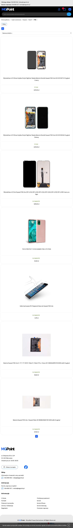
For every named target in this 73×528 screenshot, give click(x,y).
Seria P (30, 20)
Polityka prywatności (43, 498)
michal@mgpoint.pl (25, 4)
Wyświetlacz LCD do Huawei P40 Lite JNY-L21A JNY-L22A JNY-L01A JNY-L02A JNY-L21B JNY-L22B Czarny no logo (36, 193)
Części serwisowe (16, 20)
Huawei (25, 20)
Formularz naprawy (42, 508)
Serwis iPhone (41, 503)
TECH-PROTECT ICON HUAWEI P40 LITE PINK (36, 249)
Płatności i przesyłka (7, 503)
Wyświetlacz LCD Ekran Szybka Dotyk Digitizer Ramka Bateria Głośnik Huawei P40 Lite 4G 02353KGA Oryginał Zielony (36, 136)
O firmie (3, 498)
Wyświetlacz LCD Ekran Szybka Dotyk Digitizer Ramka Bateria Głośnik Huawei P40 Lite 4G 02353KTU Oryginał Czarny (36, 79)
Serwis (39, 500)
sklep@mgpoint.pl (24, 2)
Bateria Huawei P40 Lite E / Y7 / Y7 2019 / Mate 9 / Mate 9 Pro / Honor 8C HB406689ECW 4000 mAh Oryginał (36, 363)
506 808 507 (15, 4)
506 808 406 (14, 2)
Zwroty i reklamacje (7, 505)
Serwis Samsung (41, 505)
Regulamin (4, 508)
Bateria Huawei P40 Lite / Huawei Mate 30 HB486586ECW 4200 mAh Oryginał (36, 420)
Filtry (4, 24)
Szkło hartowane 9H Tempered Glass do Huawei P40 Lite (36, 306)
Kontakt (3, 500)
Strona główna (5, 20)
